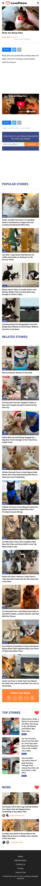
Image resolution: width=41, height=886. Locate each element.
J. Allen (12, 842)
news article (25, 128)
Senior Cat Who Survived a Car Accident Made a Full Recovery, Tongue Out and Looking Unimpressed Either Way (18, 222)
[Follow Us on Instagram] (20, 698)
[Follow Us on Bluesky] (26, 698)
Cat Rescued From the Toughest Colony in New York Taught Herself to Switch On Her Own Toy (19, 405)
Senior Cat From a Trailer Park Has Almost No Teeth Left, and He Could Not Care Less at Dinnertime (20, 683)
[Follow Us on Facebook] (9, 698)
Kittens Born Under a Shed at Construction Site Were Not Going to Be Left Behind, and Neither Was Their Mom (30, 725)
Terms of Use (20, 872)
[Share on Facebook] (6, 50)
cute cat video (13, 128)
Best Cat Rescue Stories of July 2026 (17, 372)
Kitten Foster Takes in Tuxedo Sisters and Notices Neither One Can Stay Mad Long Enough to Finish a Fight (19, 292)
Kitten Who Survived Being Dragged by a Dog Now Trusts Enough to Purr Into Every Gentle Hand (19, 439)
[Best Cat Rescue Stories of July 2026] (20, 358)
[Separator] (19, 50)
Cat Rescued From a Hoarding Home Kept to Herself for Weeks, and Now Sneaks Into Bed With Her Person (20, 613)
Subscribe (31, 144)
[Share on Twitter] (14, 50)
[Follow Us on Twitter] (15, 698)
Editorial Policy (20, 860)
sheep (4, 128)
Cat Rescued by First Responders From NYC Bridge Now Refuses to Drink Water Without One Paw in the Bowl (20, 326)
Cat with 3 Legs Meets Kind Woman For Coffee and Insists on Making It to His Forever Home (18, 257)
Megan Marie (14, 815)
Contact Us (20, 864)
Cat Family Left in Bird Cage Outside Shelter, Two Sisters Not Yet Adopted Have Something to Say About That (20, 809)
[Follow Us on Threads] (32, 698)
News (4, 216)
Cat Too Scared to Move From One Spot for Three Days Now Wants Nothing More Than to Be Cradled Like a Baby (30, 744)
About (20, 856)
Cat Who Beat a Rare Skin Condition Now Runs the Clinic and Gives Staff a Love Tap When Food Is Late (19, 544)
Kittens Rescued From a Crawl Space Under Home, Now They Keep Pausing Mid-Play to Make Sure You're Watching (20, 474)
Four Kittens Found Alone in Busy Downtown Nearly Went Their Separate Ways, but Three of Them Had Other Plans (20, 648)
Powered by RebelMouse (35, 4)
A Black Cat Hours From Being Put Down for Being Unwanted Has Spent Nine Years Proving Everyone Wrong (20, 509)
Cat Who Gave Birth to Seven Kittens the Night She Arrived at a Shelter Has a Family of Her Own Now (20, 836)
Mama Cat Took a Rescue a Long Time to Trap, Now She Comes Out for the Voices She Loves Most (20, 579)
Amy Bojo (6, 37)
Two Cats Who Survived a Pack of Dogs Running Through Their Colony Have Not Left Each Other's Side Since (30, 765)
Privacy (20, 868)
